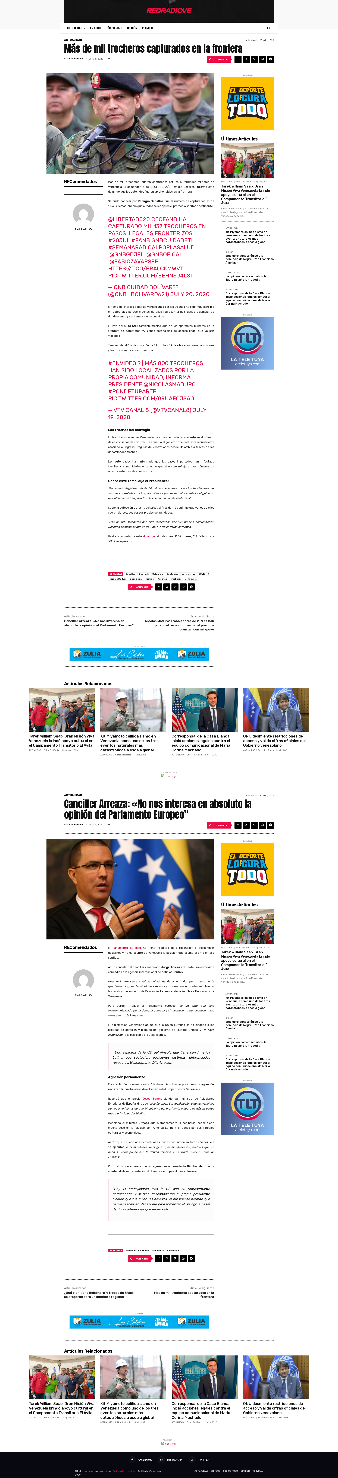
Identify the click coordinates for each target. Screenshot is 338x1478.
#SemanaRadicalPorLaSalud (151, 247)
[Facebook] (238, 59)
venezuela (191, 579)
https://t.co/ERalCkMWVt (145, 268)
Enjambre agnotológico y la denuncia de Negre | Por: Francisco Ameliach (250, 259)
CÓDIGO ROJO (232, 273)
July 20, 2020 (189, 294)
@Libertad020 (129, 219)
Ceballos (130, 574)
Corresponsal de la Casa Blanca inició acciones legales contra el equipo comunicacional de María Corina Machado (248, 298)
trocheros (175, 579)
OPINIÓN (229, 252)
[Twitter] (246, 59)
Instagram (174, 1459)
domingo (149, 536)
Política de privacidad (124, 1471)
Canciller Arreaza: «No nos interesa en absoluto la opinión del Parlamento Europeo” (99, 623)
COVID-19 (204, 574)
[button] (268, 28)
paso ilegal (136, 579)
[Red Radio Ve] (83, 214)
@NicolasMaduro (170, 384)
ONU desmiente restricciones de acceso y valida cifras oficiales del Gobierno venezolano (274, 741)
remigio (150, 579)
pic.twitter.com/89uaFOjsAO (151, 398)
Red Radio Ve (76, 58)
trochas (162, 579)
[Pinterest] (254, 59)
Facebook (145, 1459)
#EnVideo (122, 363)
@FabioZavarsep (133, 261)
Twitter (203, 1459)
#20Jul (119, 240)
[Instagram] (161, 1459)
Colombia (157, 574)
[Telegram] (270, 59)
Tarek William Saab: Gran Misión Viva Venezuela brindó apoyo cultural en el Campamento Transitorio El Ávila (245, 194)
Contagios (172, 574)
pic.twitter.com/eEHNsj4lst (150, 275)
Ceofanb (144, 574)
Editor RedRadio (243, 182)
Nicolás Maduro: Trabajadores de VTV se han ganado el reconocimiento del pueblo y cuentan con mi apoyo (179, 625)
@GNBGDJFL (126, 254)
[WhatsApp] (262, 59)
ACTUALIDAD (73, 40)
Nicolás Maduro (118, 579)
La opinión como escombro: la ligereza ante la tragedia (246, 278)
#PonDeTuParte (132, 391)
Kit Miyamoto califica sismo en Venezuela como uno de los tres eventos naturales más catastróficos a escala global (248, 237)
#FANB (140, 240)
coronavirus (188, 574)
